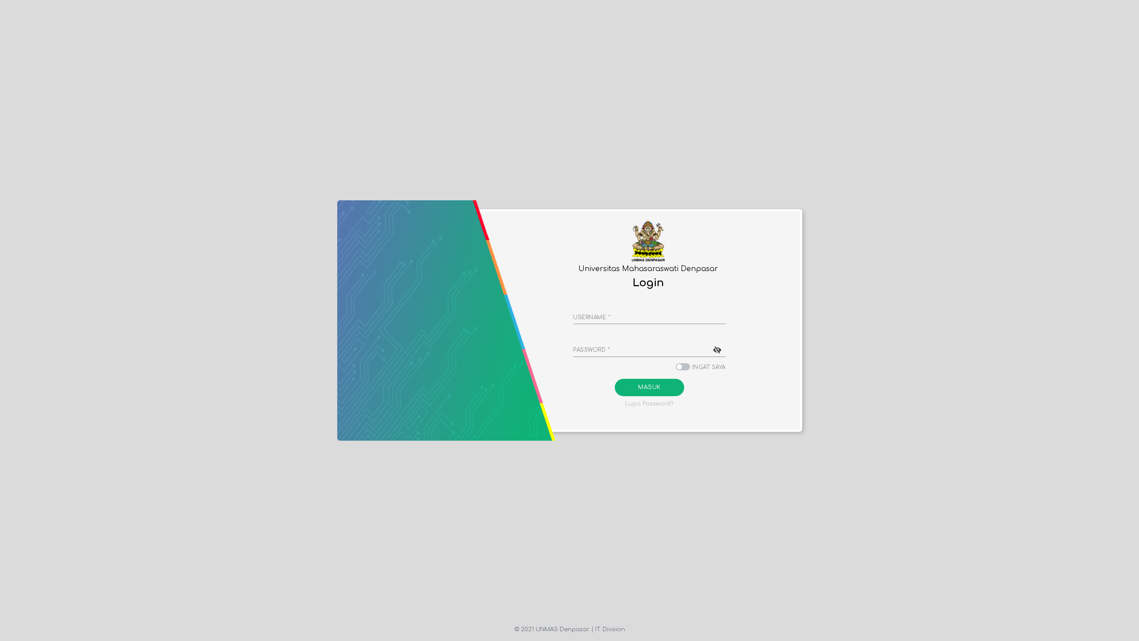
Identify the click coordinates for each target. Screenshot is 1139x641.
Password (591, 350)
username (591, 317)
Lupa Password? (649, 404)
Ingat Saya (709, 367)
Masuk (649, 387)
